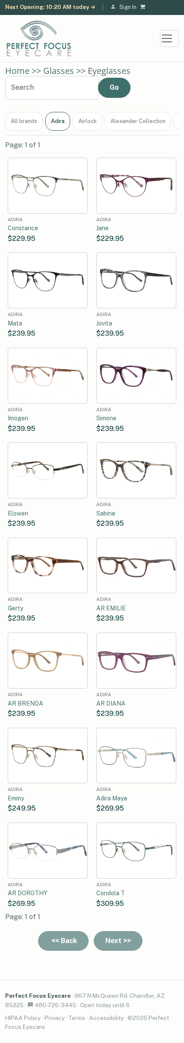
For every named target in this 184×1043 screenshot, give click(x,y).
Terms (76, 1017)
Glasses (58, 70)
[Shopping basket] (144, 7)
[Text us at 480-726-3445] (30, 1005)
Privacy (55, 1017)
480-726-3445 (55, 1005)
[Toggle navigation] (169, 38)
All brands (24, 121)
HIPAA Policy (23, 1017)
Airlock (87, 121)
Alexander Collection (138, 121)
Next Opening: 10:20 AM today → (50, 7)
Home (17, 70)
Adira (58, 121)
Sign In (128, 7)
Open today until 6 (105, 1005)
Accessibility (106, 1017)
